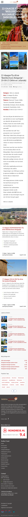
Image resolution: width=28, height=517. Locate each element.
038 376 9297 (6, 479)
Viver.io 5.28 (16, 515)
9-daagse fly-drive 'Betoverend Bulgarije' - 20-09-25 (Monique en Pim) (17, 327)
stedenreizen (5, 384)
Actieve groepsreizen (6, 455)
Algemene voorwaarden (6, 507)
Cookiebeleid (4, 505)
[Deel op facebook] (14, 391)
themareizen (21, 377)
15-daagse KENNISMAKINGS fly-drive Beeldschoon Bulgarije (13, 228)
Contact (3, 468)
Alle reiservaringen (5, 44)
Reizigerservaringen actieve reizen (9, 362)
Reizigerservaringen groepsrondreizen (10, 366)
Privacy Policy (4, 466)
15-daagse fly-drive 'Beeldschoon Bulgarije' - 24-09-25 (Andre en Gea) (16, 319)
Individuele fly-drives (6, 451)
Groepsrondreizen (5, 449)
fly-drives (19, 86)
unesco (8, 387)
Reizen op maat (4, 460)
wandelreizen (12, 380)
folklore (22, 384)
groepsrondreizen (6, 377)
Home (4, 43)
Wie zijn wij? (4, 445)
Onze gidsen (4, 447)
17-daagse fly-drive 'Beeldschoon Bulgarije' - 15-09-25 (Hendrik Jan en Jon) (16, 335)
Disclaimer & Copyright (6, 503)
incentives (22, 382)
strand (3, 387)
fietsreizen (19, 380)
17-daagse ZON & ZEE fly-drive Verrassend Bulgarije (12, 280)
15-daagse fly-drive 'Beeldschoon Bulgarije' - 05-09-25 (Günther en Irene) (17, 342)
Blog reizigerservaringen (12, 43)
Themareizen (4, 453)
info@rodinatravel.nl (8, 481)
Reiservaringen (4, 462)
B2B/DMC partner (5, 464)
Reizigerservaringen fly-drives (8, 364)
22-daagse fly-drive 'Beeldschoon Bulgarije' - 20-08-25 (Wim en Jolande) (17, 349)
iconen (17, 384)
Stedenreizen (4, 458)
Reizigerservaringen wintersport (8, 368)
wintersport (4, 380)
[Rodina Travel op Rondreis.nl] (14, 432)
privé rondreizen (6, 382)
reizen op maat (14, 382)
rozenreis (12, 384)
